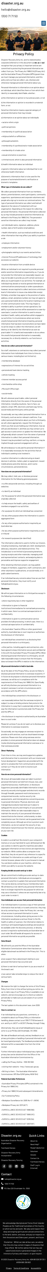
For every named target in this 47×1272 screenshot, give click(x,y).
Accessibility (36, 1268)
